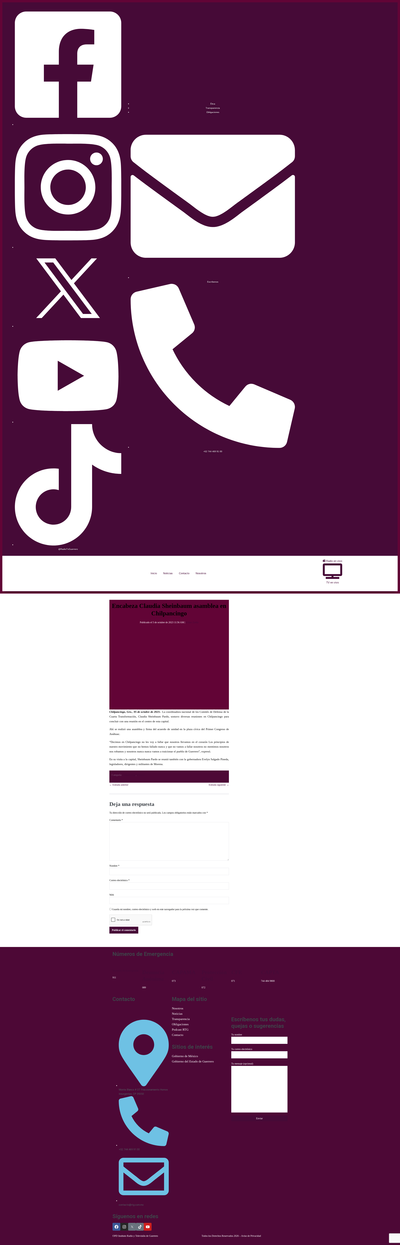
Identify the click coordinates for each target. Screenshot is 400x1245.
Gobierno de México (185, 1056)
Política (140, 775)
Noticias (168, 573)
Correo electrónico (119, 880)
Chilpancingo (129, 775)
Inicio (154, 573)
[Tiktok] (140, 1227)
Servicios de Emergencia (125, 970)
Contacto (184, 573)
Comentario (116, 820)
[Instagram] (124, 1227)
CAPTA (270, 972)
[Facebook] (116, 1227)
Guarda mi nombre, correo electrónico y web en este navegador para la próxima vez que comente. (160, 909)
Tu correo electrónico (241, 1049)
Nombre (114, 865)
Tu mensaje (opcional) (242, 1063)
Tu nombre (236, 1034)
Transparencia (181, 1019)
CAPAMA (183, 972)
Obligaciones (180, 1024)
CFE (236, 972)
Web (111, 894)
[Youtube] (148, 1227)
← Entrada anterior (118, 784)
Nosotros (201, 573)
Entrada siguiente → (219, 784)
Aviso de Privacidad (251, 1236)
